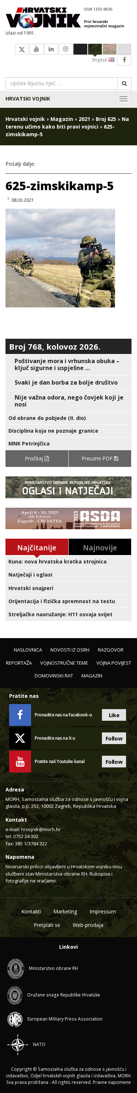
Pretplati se (47, 924)
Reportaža (19, 663)
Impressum (103, 911)
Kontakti (31, 911)
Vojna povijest (113, 663)
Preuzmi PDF (97, 458)
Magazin (61, 118)
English (100, 60)
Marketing (65, 911)
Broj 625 (106, 118)
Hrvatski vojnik (27, 98)
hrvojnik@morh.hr (41, 829)
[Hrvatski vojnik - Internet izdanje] (68, 18)
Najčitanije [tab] (36, 548)
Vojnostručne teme (64, 663)
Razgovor (110, 649)
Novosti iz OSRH (70, 649)
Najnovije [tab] (100, 548)
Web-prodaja (88, 924)
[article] (68, 364)
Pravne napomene (112, 1082)
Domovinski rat (54, 675)
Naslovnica (28, 649)
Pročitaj (35, 458)
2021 (84, 118)
